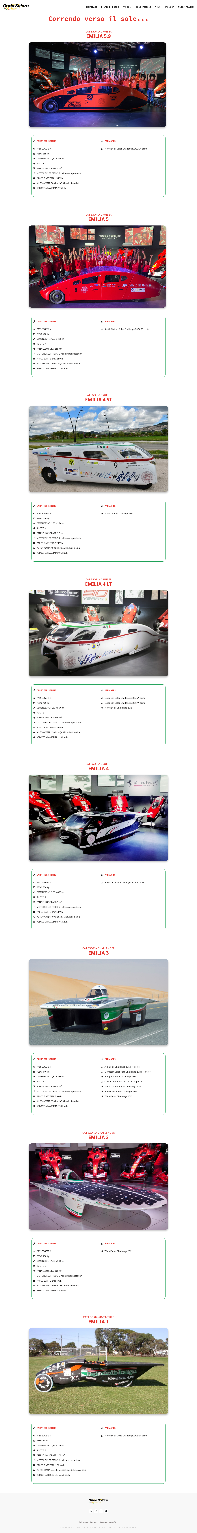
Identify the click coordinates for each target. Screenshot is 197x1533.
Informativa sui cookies (108, 1522)
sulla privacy (88, 1522)
